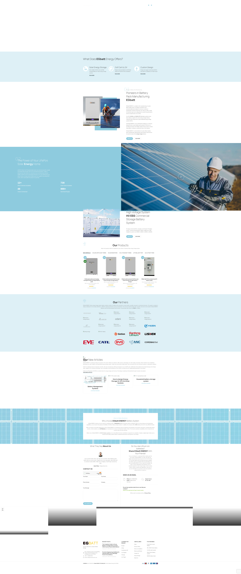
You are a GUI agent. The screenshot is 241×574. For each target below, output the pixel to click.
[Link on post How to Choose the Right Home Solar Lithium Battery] (169, 507)
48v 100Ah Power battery (152, 547)
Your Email (103, 476)
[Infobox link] (38, 184)
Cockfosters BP (124, 550)
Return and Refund (138, 551)
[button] (181, 177)
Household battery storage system (145, 380)
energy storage (139, 133)
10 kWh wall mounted (151, 550)
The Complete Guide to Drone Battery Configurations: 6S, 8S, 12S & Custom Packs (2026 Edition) (110, 546)
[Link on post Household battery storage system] (146, 376)
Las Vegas (123, 557)
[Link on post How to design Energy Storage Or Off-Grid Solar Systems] (120, 376)
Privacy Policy (137, 546)
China (122, 548)
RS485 (134, 308)
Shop (135, 544)
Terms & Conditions (138, 548)
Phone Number (86, 482)
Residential (117, 423)
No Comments (113, 548)
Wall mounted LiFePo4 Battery (91, 283)
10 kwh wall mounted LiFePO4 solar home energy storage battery (110, 279)
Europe (122, 545)
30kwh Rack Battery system (151, 553)
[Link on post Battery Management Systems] (95, 379)
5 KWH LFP (137, 116)
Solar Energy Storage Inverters (148, 282)
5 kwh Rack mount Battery (151, 545)
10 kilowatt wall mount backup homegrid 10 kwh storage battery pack (92, 280)
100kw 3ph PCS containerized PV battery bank (149, 279)
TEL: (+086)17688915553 (87, 1)
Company (103, 482)
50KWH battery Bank (151, 556)
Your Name (85, 476)
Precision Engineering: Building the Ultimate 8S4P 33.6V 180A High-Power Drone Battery (110, 553)
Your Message (86, 487)
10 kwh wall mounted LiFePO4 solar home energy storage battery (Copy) (130, 280)
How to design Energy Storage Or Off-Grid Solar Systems (121, 381)
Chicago (123, 554)
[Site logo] (88, 5)
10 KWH (131, 116)
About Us (136, 557)
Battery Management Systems (95, 387)
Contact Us (136, 553)
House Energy (137, 555)
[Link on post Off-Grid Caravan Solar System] (24, 520)
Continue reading (95, 390)
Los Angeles (123, 552)
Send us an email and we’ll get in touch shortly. (133, 490)
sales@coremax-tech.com (100, 1)
